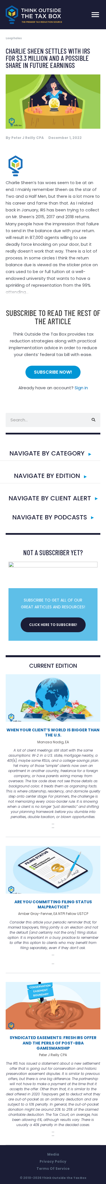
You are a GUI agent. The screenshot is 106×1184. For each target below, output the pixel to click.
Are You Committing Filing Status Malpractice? (53, 904)
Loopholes (14, 38)
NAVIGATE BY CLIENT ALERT (49, 498)
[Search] (93, 420)
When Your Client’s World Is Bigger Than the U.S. (53, 732)
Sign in (81, 388)
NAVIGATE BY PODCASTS (49, 517)
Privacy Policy (53, 1161)
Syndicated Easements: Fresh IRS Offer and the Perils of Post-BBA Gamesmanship (53, 1043)
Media (53, 1154)
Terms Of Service (53, 1168)
